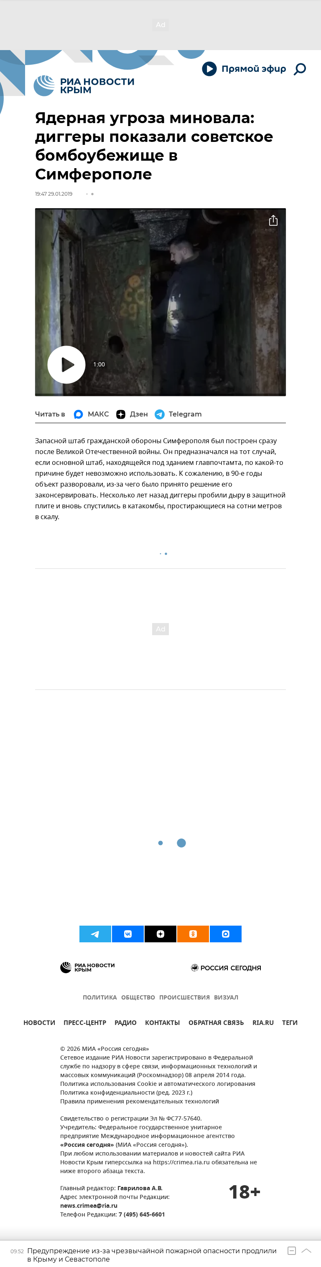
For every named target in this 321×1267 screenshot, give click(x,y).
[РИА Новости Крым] (83, 85)
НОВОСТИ (39, 1024)
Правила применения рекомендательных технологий (139, 1102)
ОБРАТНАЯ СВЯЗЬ (216, 1024)
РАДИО (126, 1024)
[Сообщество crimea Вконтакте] (128, 934)
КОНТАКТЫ (162, 1024)
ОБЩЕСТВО (138, 998)
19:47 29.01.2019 (53, 194)
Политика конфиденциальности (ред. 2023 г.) (126, 1093)
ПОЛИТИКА (100, 998)
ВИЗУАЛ (226, 998)
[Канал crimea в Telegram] (95, 934)
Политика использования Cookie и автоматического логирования (157, 1084)
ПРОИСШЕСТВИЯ (184, 998)
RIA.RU (263, 1024)
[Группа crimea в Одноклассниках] (193, 934)
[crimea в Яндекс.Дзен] (160, 934)
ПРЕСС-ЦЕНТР (85, 1024)
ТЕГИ (290, 1024)
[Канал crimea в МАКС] (226, 934)
